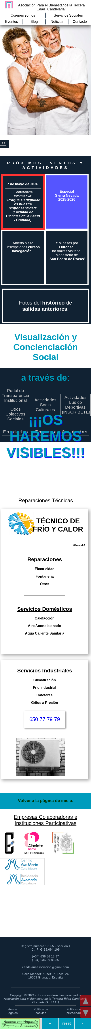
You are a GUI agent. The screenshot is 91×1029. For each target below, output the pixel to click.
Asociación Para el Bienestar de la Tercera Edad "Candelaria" (51, 7)
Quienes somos (23, 15)
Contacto (80, 21)
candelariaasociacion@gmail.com (45, 967)
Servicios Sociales (68, 15)
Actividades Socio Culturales (45, 405)
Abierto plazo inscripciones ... (23, 247)
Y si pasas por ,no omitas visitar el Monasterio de (67, 251)
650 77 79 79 (44, 719)
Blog (34, 21)
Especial (67, 195)
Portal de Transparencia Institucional (15, 395)
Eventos (11, 21)
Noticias (57, 21)
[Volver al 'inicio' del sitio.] (8, 4)
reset (66, 1023)
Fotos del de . (45, 306)
